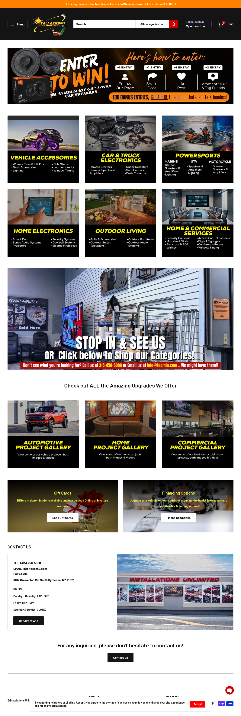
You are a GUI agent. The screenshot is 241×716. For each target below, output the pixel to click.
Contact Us (120, 657)
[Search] (173, 24)
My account (194, 26)
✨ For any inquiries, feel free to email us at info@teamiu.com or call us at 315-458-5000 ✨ (120, 4)
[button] (229, 690)
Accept (198, 704)
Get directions (28, 621)
